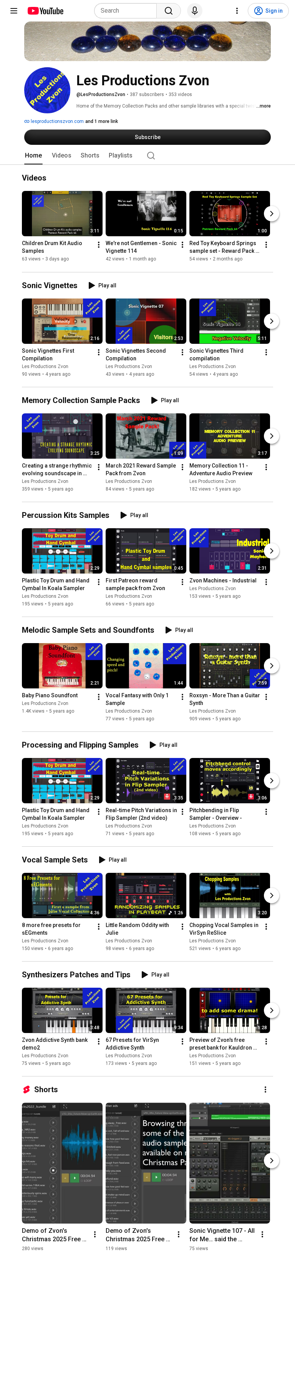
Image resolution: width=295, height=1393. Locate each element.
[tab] (33, 155)
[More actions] (98, 245)
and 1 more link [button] (101, 121)
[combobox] (128, 10)
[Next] (271, 214)
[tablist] (147, 155)
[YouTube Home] (45, 11)
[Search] (168, 10)
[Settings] (237, 10)
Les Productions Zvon (45, 366)
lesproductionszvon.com (57, 121)
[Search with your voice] (194, 10)
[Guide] (13, 10)
